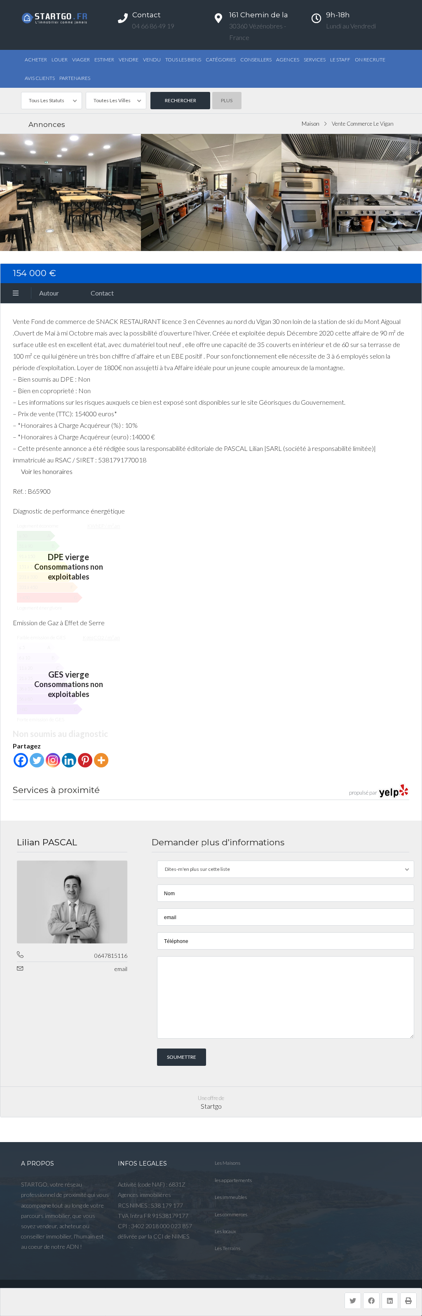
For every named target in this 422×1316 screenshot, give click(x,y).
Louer (60, 59)
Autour (49, 293)
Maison (310, 123)
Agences (287, 59)
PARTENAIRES (74, 78)
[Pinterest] (85, 760)
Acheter (36, 59)
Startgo (211, 1106)
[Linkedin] (69, 760)
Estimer (104, 59)
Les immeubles (231, 1197)
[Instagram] (53, 760)
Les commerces (231, 1214)
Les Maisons (227, 1163)
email (121, 968)
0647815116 (110, 955)
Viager (81, 59)
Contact (102, 293)
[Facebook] (21, 760)
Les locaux (225, 1231)
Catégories (221, 59)
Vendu (152, 59)
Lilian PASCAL (47, 842)
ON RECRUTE (370, 59)
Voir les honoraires (47, 471)
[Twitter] (37, 760)
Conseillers (256, 59)
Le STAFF (340, 59)
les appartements (233, 1180)
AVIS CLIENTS (40, 78)
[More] (101, 760)
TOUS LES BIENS (183, 59)
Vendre (128, 59)
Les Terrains (227, 1248)
